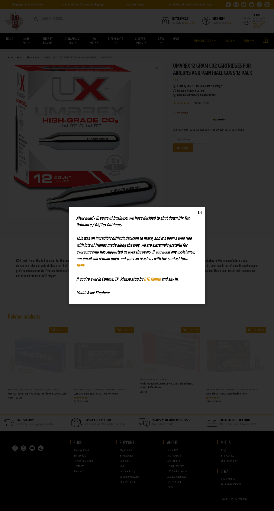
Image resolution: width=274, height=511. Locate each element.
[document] (137, 255)
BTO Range (152, 279)
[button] (200, 212)
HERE (80, 265)
